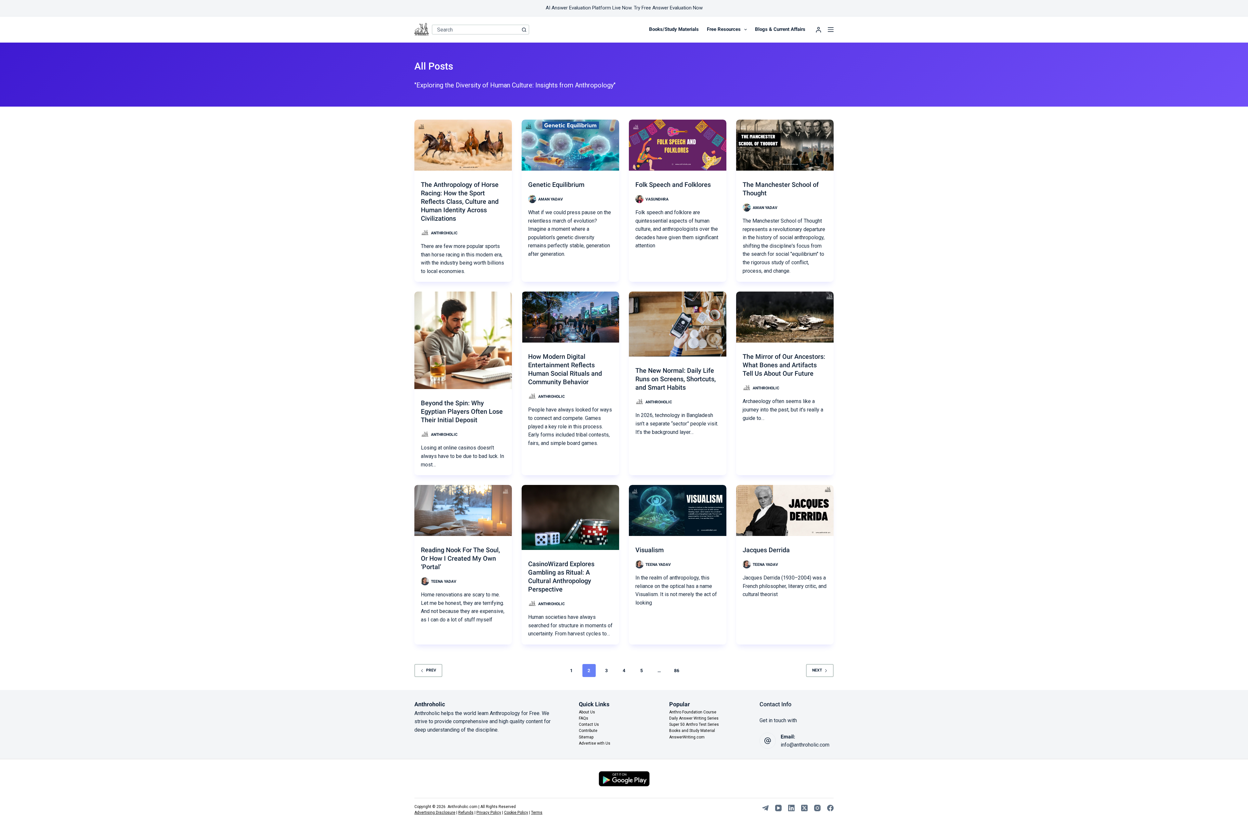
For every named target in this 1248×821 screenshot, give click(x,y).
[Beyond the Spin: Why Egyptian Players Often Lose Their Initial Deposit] (463, 340)
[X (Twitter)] (804, 808)
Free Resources (724, 29)
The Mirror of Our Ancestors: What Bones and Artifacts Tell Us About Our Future (784, 365)
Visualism (649, 550)
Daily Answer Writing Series (694, 718)
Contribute (588, 730)
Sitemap (586, 737)
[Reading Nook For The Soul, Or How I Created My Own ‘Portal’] (463, 510)
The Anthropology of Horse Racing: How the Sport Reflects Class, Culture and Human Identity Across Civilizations (460, 201)
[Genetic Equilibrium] (570, 145)
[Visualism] (677, 510)
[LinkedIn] (791, 808)
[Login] (818, 30)
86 (676, 670)
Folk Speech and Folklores (673, 185)
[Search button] (524, 29)
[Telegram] (765, 808)
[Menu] (831, 30)
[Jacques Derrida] (785, 510)
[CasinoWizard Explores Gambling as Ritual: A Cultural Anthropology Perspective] (570, 517)
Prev (431, 670)
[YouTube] (778, 808)
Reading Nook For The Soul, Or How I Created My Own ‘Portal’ (460, 558)
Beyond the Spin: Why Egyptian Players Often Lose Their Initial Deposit (462, 411)
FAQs (583, 718)
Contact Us (589, 724)
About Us (587, 712)
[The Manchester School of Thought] (785, 145)
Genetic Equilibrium (556, 185)
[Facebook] (830, 808)
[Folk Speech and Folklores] (677, 145)
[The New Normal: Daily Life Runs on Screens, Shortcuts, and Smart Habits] (677, 324)
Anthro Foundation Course (692, 712)
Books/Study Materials (674, 29)
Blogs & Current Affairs (780, 29)
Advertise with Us (594, 743)
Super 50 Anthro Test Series (694, 724)
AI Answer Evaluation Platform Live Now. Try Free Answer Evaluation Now (624, 8)
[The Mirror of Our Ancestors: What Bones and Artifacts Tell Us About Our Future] (785, 317)
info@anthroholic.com (805, 745)
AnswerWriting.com (687, 737)
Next (817, 670)
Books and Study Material (692, 730)
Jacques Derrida (766, 550)
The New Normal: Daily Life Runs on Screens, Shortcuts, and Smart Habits (675, 379)
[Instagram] (817, 808)
